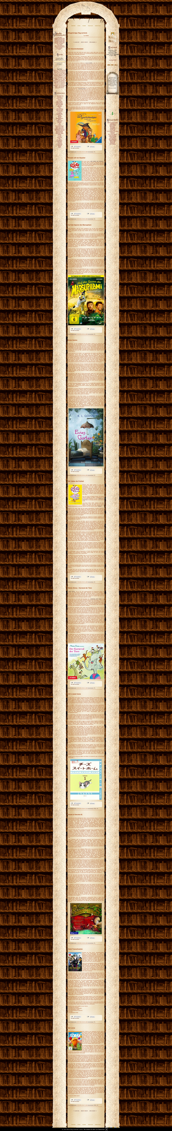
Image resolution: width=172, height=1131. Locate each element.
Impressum (90, 25)
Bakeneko (112, 123)
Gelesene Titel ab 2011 (60, 39)
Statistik (59, 134)
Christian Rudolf (81, 88)
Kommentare (90, 151)
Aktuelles (60, 97)
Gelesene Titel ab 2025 (60, 42)
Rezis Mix (59, 44)
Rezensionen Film (60, 128)
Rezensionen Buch (59, 125)
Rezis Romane (59, 43)
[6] (85, 42)
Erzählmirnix (112, 129)
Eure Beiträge (60, 110)
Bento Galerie (60, 102)
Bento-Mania (112, 124)
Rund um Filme (59, 132)
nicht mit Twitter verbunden (88, 146)
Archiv (79, 25)
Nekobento (112, 143)
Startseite (73, 25)
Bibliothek (60, 106)
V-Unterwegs (59, 144)
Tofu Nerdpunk (112, 144)
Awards (59, 100)
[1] (78, 42)
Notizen (59, 119)
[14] (90, 42)
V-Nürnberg (59, 140)
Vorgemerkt (59, 137)
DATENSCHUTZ (112, 60)
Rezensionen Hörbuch (59, 129)
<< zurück (75, 42)
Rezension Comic (59, 127)
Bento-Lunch (112, 125)
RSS (95, 808)
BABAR (99, 506)
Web (60, 138)
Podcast (59, 122)
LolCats (91, 739)
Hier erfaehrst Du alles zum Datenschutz (94, 1129)
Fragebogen (59, 113)
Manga (59, 117)
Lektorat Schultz (112, 136)
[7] (87, 42)
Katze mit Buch (112, 135)
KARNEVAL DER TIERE (95, 599)
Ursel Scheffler (89, 63)
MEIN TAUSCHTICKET (113, 122)
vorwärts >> (94, 42)
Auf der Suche (60, 98)
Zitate (59, 147)
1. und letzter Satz (60, 95)
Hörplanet (112, 132)
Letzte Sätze (112, 137)
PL (94, 151)
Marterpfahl (112, 142)
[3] (81, 42)
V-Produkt (59, 142)
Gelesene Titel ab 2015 (60, 40)
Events (59, 112)
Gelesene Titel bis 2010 (59, 38)
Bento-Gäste (59, 101)
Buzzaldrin (112, 128)
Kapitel (59, 115)
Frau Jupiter (112, 130)
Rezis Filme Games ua (60, 46)
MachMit (59, 116)
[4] (82, 42)
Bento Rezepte (59, 103)
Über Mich (59, 37)
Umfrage (59, 136)
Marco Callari (112, 140)
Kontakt (84, 25)
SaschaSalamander (72, 151)
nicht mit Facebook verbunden (72, 146)
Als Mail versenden (75, 148)
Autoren (59, 99)
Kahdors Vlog (60, 114)
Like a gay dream (112, 138)
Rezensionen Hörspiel (59, 130)
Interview (60, 105)
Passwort (60, 121)
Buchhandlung (60, 108)
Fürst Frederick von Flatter (112, 131)
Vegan (59, 49)
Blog (60, 107)
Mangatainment (59, 118)
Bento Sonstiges (59, 104)
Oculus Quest (60, 120)
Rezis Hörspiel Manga (59, 45)
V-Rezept (60, 143)
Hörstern (112, 133)
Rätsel (59, 124)
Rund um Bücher (59, 131)
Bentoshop (112, 127)
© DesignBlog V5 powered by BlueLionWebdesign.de (64, 1127)
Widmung (60, 145)
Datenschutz (98, 25)
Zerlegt (59, 146)
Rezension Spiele (59, 133)
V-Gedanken (59, 139)
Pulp (60, 123)
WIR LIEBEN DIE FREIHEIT (96, 161)
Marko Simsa (72, 591)
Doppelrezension (59, 109)
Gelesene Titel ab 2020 (60, 41)
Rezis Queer (59, 48)
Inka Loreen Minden (112, 134)
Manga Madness (112, 139)
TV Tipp (59, 135)
